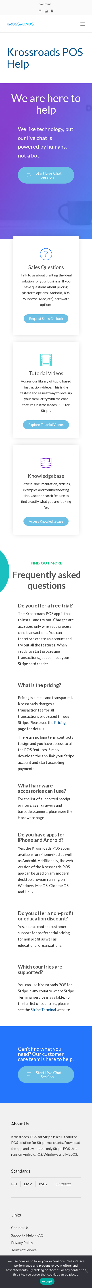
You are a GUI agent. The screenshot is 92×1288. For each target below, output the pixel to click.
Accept (47, 1281)
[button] (46, 175)
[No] (86, 1272)
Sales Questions (46, 267)
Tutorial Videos (46, 373)
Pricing (60, 722)
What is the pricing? (39, 685)
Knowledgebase (46, 476)
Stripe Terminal (43, 1009)
